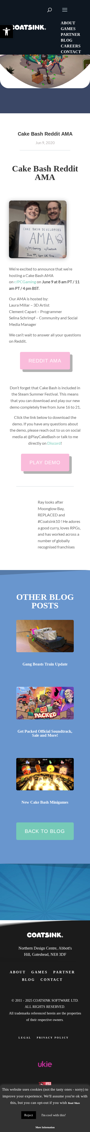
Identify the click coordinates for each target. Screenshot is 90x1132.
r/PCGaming (25, 281)
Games (39, 972)
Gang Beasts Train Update (45, 664)
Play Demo (45, 462)
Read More (74, 1103)
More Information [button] (45, 1127)
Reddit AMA (44, 360)
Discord (54, 443)
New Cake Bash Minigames (45, 802)
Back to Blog (45, 831)
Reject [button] (28, 1115)
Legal (24, 1037)
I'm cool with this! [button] (54, 1115)
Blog (28, 980)
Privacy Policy (53, 1037)
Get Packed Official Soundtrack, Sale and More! (45, 733)
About (18, 972)
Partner (64, 972)
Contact (51, 980)
